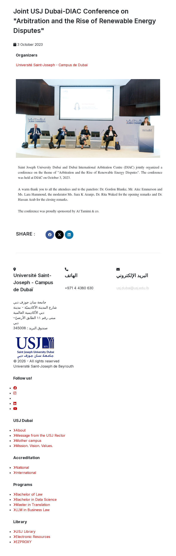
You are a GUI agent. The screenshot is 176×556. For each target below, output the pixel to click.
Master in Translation (32, 504)
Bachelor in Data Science (36, 499)
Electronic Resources (32, 537)
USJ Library (25, 531)
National (22, 467)
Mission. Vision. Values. (34, 446)
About (20, 430)
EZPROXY (23, 542)
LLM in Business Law (32, 510)
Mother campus (28, 440)
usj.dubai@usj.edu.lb (132, 288)
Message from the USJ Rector (40, 435)
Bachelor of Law (28, 494)
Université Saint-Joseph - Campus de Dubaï (52, 65)
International (25, 472)
